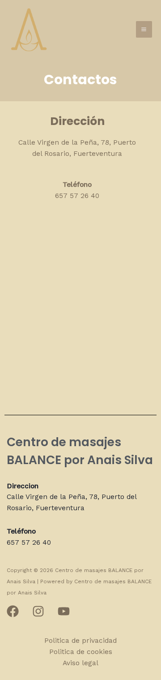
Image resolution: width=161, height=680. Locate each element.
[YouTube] (64, 611)
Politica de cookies (80, 652)
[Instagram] (38, 611)
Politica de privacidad (80, 641)
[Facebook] (13, 611)
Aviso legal (80, 663)
